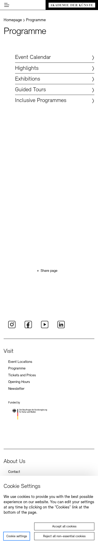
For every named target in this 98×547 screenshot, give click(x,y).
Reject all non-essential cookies (64, 536)
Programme (17, 368)
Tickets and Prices (22, 375)
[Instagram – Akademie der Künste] (11, 327)
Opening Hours (19, 382)
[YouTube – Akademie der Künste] (44, 327)
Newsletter (16, 389)
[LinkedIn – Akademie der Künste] (61, 327)
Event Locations (20, 362)
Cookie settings (16, 536)
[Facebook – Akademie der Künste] (28, 327)
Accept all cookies (64, 526)
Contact (14, 472)
